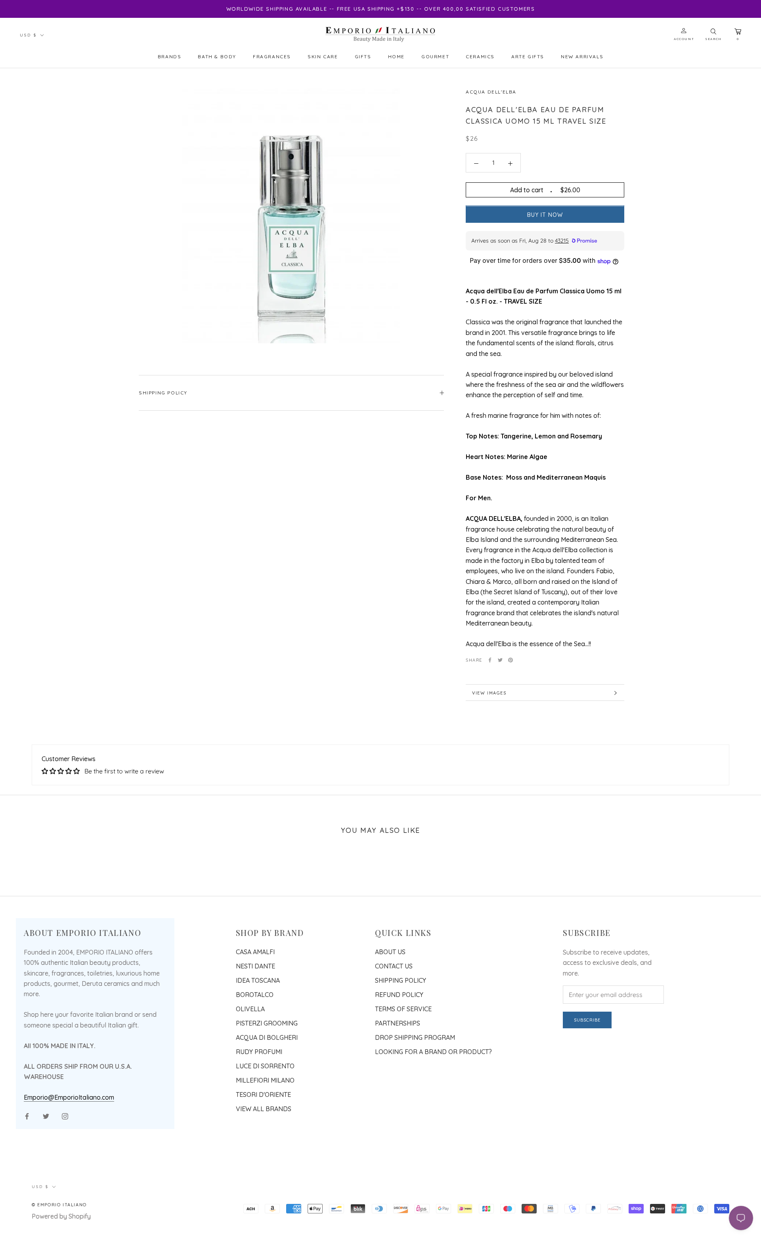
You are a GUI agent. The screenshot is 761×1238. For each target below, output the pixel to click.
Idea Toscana (258, 980)
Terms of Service (403, 1009)
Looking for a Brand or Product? (433, 1052)
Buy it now (545, 215)
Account (684, 39)
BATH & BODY (217, 56)
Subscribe (587, 1020)
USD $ (28, 35)
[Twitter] (500, 660)
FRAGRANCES (272, 56)
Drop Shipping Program (415, 1037)
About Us (390, 952)
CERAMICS (480, 56)
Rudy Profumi (259, 1052)
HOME (396, 56)
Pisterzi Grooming (267, 1023)
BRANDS (170, 56)
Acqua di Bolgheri (267, 1037)
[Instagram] (65, 1115)
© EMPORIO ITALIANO (59, 1204)
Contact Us (394, 966)
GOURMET (435, 56)
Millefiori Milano (265, 1080)
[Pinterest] (510, 660)
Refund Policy (399, 995)
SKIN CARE (323, 56)
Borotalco (254, 995)
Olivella (250, 1009)
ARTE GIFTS (527, 56)
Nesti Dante (255, 966)
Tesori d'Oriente (263, 1094)
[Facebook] (490, 660)
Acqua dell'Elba (491, 92)
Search (713, 39)
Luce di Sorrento (265, 1066)
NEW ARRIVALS (582, 56)
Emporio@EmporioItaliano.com (69, 1097)
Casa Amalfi (255, 952)
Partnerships (397, 1023)
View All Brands (263, 1109)
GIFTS (363, 56)
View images (489, 693)
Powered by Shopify (61, 1216)
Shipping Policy (163, 393)
